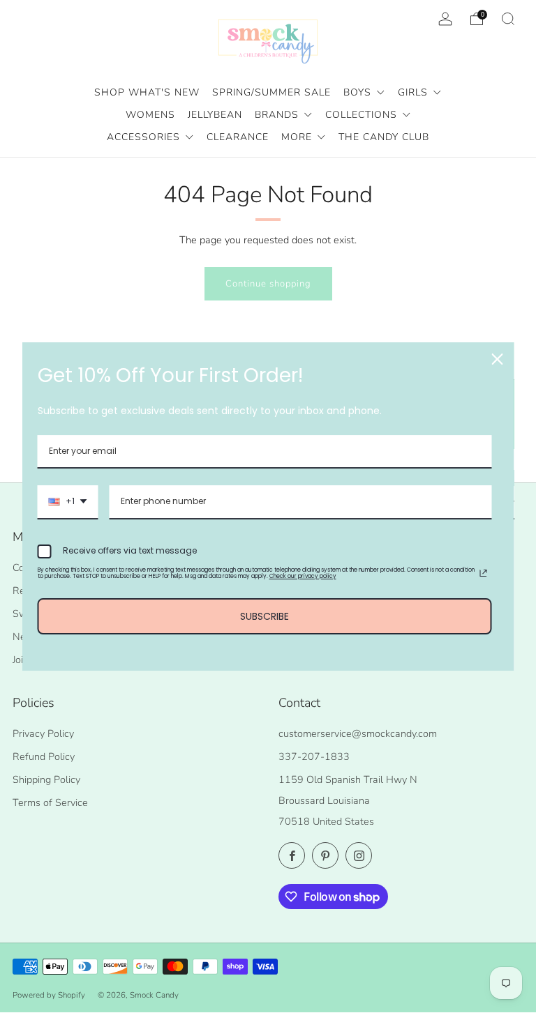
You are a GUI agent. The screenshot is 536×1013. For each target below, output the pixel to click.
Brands (278, 114)
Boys (359, 92)
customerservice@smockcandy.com (357, 733)
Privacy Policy (43, 733)
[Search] (508, 19)
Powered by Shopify (49, 994)
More (298, 137)
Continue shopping (268, 283)
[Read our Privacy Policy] (483, 573)
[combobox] (68, 502)
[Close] (497, 359)
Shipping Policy (46, 779)
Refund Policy (44, 756)
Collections (363, 114)
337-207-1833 (314, 756)
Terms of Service (50, 802)
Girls (414, 92)
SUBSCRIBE (264, 616)
